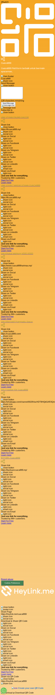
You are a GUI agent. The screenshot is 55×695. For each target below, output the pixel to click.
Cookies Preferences (12, 583)
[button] (27, 555)
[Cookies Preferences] (4, 690)
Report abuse (7, 579)
